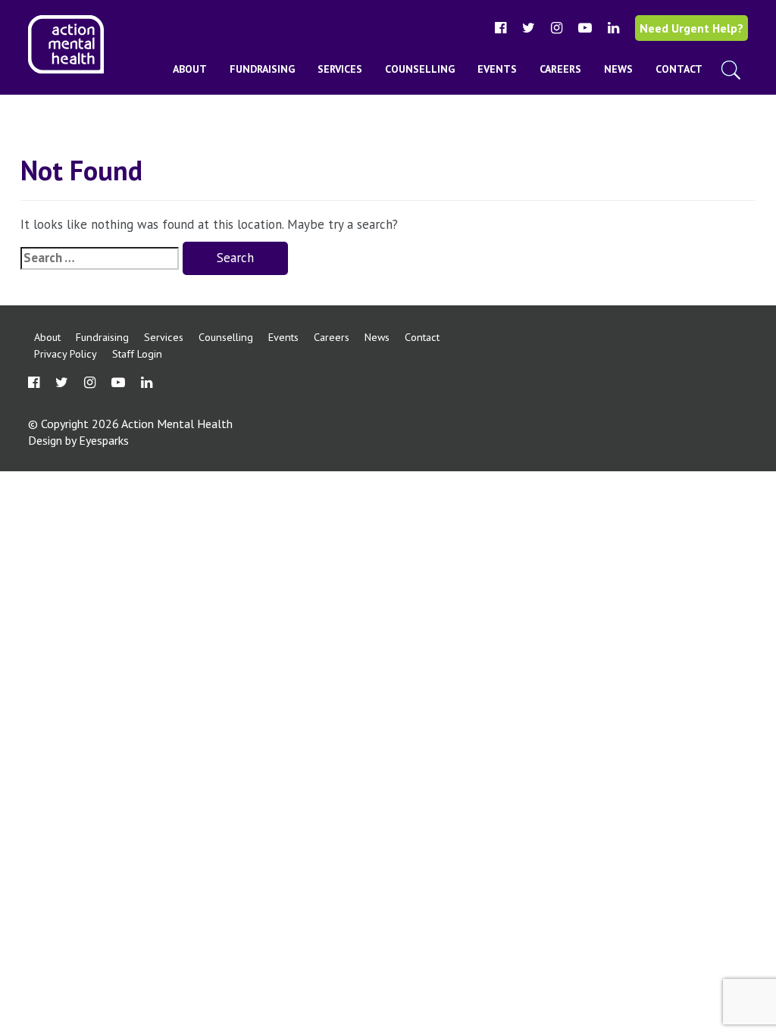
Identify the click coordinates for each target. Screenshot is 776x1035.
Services (340, 69)
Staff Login (137, 353)
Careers (560, 69)
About (190, 69)
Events (497, 69)
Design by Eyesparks (78, 440)
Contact (679, 69)
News (618, 69)
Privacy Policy (65, 353)
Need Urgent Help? (691, 28)
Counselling (420, 69)
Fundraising (262, 69)
